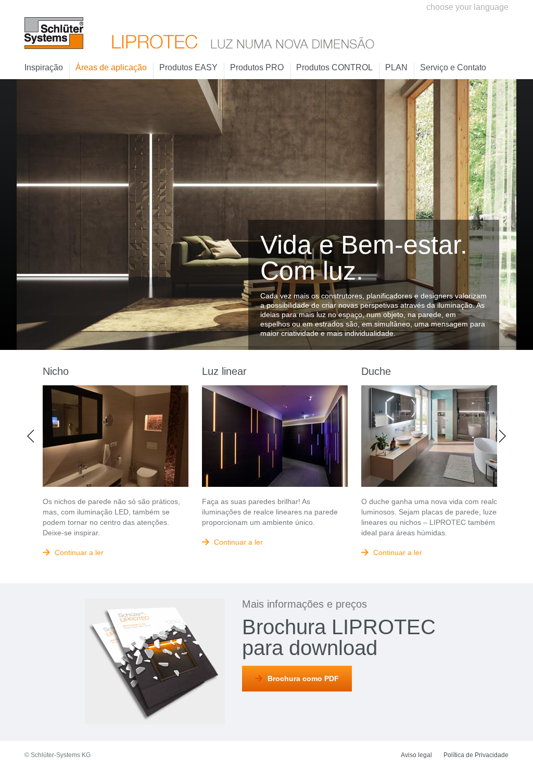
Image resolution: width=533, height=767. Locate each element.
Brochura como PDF (303, 678)
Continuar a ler (79, 552)
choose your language (467, 7)
